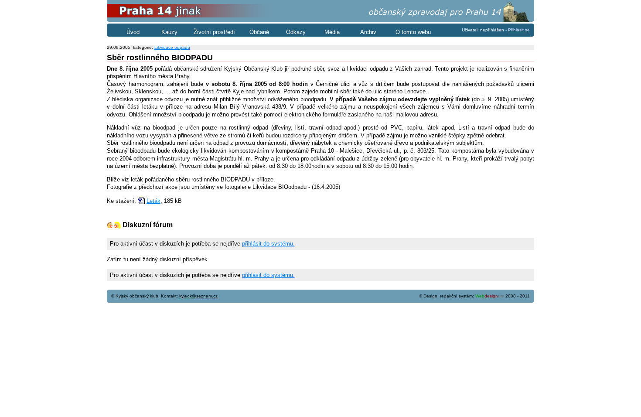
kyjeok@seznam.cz (198, 296)
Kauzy (169, 32)
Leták (153, 201)
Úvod (133, 32)
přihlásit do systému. (268, 243)
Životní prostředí (214, 32)
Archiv (368, 32)
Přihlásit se (519, 29)
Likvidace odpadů (172, 47)
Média (332, 32)
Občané (259, 32)
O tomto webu (413, 32)
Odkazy (296, 32)
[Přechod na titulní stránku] (320, 20)
